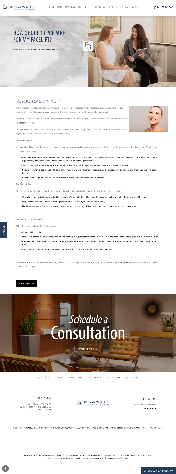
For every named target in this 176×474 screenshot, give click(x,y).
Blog (127, 7)
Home (51, 7)
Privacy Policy (156, 428)
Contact (136, 7)
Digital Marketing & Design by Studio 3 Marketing (121, 428)
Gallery (119, 7)
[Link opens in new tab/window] (143, 399)
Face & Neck (70, 7)
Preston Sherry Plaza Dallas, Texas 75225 (35, 406)
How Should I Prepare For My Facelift (42, 49)
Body (80, 7)
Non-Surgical (100, 7)
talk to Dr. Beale (121, 262)
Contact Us (88, 349)
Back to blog (26, 283)
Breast (88, 7)
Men (111, 7)
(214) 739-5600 (122, 458)
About (59, 7)
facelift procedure (27, 122)
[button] (5, 468)
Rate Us (4, 230)
